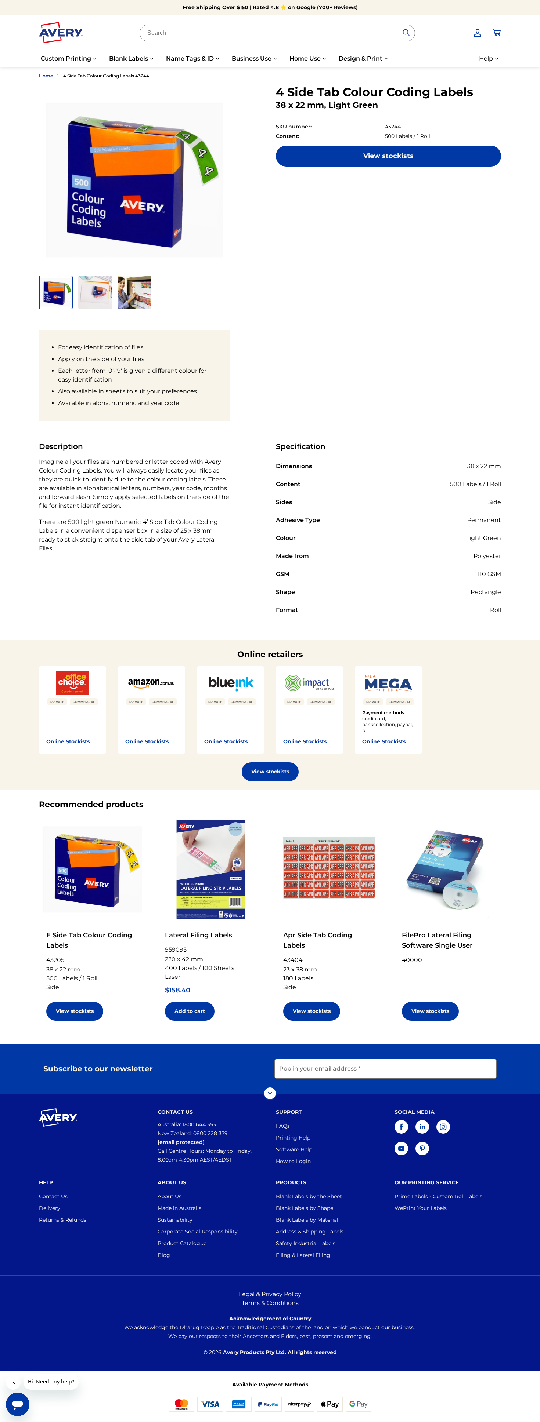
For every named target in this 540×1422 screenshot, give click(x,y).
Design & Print (360, 58)
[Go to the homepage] (61, 34)
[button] (56, 292)
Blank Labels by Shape (304, 1208)
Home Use (305, 58)
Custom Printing (66, 58)
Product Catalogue (182, 1243)
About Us (169, 1196)
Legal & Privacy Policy (270, 1294)
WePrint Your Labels (421, 1208)
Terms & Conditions (270, 1302)
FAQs (283, 1126)
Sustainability (175, 1220)
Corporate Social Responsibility (198, 1231)
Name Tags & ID (190, 58)
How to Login (293, 1161)
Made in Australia (180, 1208)
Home (46, 76)
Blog (164, 1255)
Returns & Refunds (62, 1220)
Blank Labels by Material (307, 1220)
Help (486, 58)
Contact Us (53, 1196)
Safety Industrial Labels (305, 1243)
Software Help (294, 1149)
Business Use (251, 58)
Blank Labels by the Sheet (309, 1196)
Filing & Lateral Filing (303, 1255)
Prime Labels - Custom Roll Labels (438, 1196)
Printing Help (293, 1137)
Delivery (49, 1208)
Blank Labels (128, 58)
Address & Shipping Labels (309, 1231)
